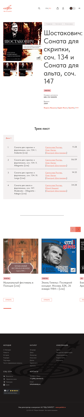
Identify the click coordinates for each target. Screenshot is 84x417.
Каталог (59, 24)
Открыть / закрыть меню (79, 8)
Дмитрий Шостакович (56, 153)
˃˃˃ (77, 108)
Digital (47, 90)
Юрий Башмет (52, 188)
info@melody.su (35, 384)
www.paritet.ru (61, 407)
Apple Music (62, 108)
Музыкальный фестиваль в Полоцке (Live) (18, 284)
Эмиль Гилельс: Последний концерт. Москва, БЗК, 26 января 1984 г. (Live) (57, 285)
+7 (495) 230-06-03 (36, 378)
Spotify (71, 108)
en (47, 8)
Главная (49, 24)
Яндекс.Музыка (50, 108)
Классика (69, 24)
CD (82, 278)
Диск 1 (8, 138)
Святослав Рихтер (53, 147)
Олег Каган (50, 150)
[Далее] (78, 229)
